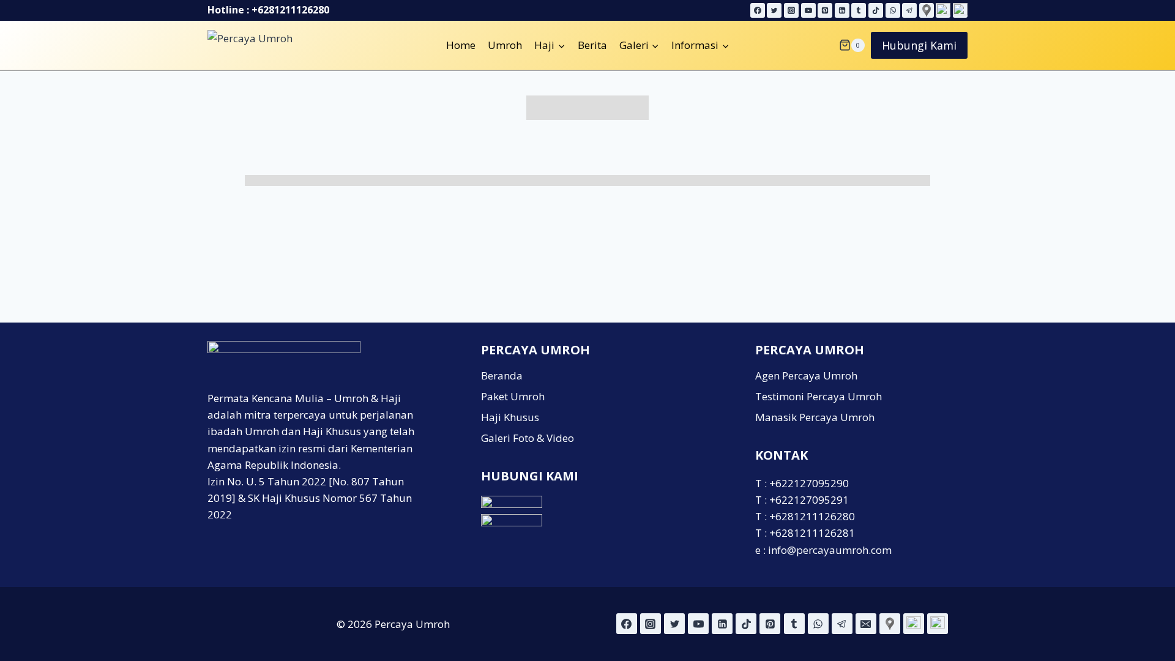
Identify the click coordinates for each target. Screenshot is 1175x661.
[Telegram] (909, 10)
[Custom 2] (913, 623)
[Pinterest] (825, 10)
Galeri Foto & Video (527, 438)
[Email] (866, 623)
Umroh (505, 45)
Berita (592, 45)
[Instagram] (791, 10)
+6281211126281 (812, 533)
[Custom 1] (889, 623)
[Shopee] (943, 10)
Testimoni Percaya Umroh (818, 396)
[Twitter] (774, 10)
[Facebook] (757, 10)
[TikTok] (875, 10)
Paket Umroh (513, 396)
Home (461, 45)
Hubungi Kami (919, 45)
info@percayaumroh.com (830, 550)
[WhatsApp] (893, 10)
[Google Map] (926, 10)
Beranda (502, 375)
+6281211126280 (290, 10)
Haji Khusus (510, 417)
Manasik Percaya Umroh (815, 417)
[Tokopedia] (960, 10)
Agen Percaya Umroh (806, 375)
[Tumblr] (858, 10)
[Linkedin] (842, 10)
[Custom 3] (937, 623)
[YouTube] (808, 10)
